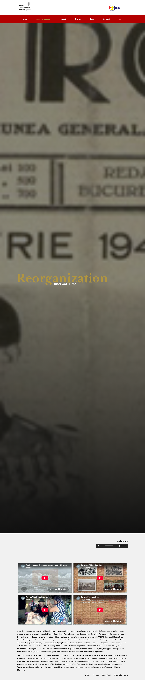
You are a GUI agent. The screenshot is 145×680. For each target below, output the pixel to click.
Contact (106, 19)
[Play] (99, 546)
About (63, 19)
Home (24, 19)
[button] (43, 19)
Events (78, 19)
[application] (112, 546)
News (91, 19)
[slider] (124, 546)
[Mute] (120, 546)
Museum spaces (43, 19)
